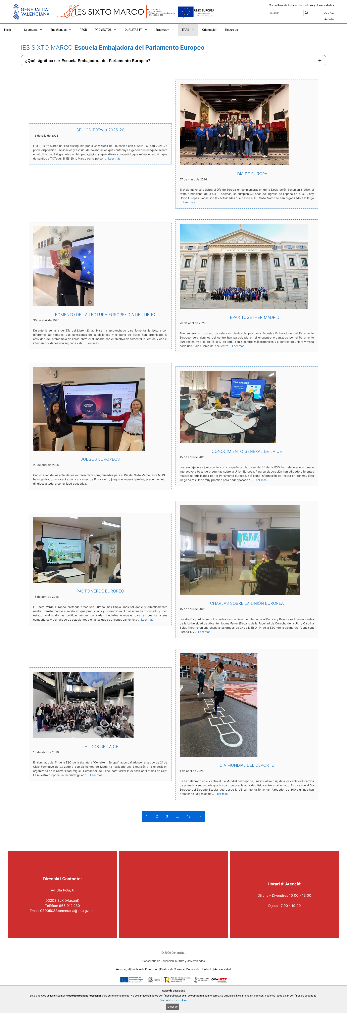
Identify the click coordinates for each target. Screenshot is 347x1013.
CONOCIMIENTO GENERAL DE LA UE (247, 451)
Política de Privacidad (145, 969)
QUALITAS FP (134, 30)
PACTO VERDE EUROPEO (100, 591)
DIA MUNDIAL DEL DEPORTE (247, 765)
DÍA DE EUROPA (246, 173)
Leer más (114, 158)
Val (326, 13)
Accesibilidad (222, 969)
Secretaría (31, 30)
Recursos (231, 30)
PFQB (83, 30)
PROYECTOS (103, 30)
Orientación (209, 30)
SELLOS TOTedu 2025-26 (100, 130)
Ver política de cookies (173, 1000)
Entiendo (172, 1006)
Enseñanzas (59, 30)
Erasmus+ (162, 30)
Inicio (7, 30)
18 (189, 816)
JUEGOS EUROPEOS (100, 459)
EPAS (185, 30)
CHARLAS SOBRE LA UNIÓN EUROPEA (247, 603)
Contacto (206, 969)
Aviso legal (123, 969)
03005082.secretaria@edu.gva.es (67, 911)
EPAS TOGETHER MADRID (246, 317)
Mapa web (192, 969)
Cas (332, 13)
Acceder (329, 19)
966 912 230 (69, 906)
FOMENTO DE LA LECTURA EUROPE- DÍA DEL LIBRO (100, 314)
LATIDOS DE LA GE (100, 746)
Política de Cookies (172, 969)
